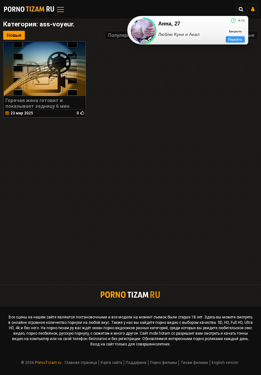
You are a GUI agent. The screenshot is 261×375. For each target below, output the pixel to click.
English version (225, 362)
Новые (14, 35)
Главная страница (81, 362)
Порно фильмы (163, 362)
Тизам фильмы (194, 362)
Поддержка (136, 362)
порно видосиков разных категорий (135, 328)
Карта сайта (111, 362)
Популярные (122, 35)
